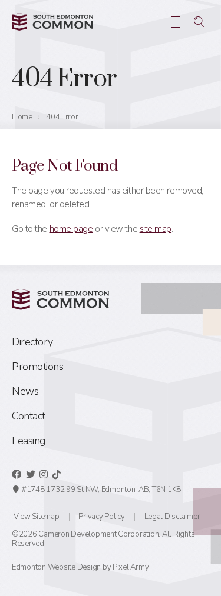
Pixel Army (130, 567)
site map (155, 229)
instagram (43, 474)
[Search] (199, 22)
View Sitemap (37, 516)
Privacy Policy (101, 516)
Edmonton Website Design (56, 567)
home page (71, 229)
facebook (16, 474)
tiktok (56, 474)
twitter (30, 474)
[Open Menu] (175, 22)
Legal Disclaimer (172, 516)
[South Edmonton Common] (52, 22)
